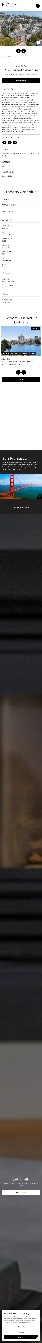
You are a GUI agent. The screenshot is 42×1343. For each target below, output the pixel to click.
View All (21, 379)
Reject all (21, 1327)
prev (18, 51)
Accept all (21, 1337)
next (23, 51)
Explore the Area (21, 507)
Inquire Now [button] (21, 80)
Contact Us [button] (21, 1192)
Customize (21, 1332)
